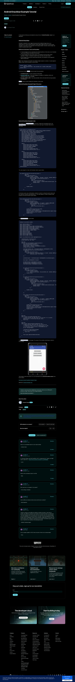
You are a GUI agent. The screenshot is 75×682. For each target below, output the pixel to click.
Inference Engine (24, 639)
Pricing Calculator (35, 653)
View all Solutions (47, 650)
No (53, 428)
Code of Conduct (35, 658)
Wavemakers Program (36, 644)
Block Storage (23, 656)
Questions (35, 7)
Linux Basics (64, 56)
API (21, 659)
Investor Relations (13, 653)
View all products (23, 617)
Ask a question (42, 424)
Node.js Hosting (46, 644)
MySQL (63, 62)
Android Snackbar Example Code (27, 121)
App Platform (23, 650)
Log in (62, 3)
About (11, 635)
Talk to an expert (65, 71)
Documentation (35, 655)
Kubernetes (64, 67)
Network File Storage (24, 658)
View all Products (24, 669)
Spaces (22, 655)
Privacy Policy (12, 650)
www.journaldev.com (25, 75)
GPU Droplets (23, 636)
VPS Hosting (46, 638)
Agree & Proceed (67, 676)
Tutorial (6, 18)
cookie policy (51, 678)
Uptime (22, 661)
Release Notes (35, 656)
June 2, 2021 (25, 530)
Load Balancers (23, 652)
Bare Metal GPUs (24, 638)
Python (63, 60)
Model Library (23, 644)
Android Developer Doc (27, 382)
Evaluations (23, 642)
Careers (11, 639)
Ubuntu (63, 54)
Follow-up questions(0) (41, 435)
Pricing (34, 652)
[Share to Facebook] (35, 20)
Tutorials (29, 7)
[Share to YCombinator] (39, 20)
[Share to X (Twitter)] (33, 20)
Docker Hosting (46, 642)
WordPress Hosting (47, 647)
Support (56, 635)
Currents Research (36, 641)
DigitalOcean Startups (36, 642)
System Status (57, 639)
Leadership (12, 636)
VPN (45, 641)
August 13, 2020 (26, 510)
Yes (50, 428)
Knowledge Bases (24, 635)
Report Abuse (57, 638)
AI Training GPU (46, 635)
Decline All (67, 678)
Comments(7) (32, 435)
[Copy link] (41, 20)
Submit (15, 594)
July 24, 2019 (25, 497)
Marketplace (35, 650)
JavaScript (64, 58)
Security (11, 652)
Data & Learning (23, 641)
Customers (11, 641)
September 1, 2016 (26, 442)
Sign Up (12, 579)
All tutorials (64, 69)
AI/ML (63, 52)
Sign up (67, 3)
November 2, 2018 (26, 471)
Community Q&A (35, 636)
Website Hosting (47, 639)
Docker (63, 65)
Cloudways (23, 668)
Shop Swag (34, 659)
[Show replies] (54, 449)
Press (11, 647)
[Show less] (54, 496)
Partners (11, 642)
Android (9, 15)
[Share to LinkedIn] (37, 20)
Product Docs (41, 7)
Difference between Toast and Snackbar (29, 49)
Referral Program (13, 644)
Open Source (35, 647)
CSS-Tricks (34, 638)
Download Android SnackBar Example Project (28, 380)
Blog (10, 638)
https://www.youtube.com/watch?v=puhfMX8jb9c (38, 459)
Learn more (32, 579)
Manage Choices (67, 680)
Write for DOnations (36, 639)
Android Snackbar (24, 40)
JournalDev (25, 454)
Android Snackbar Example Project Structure (30, 84)
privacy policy (27, 677)
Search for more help (50, 424)
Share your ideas (58, 641)
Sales (56, 636)
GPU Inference (46, 636)
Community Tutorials (36, 635)
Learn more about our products (26, 393)
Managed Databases (24, 653)
